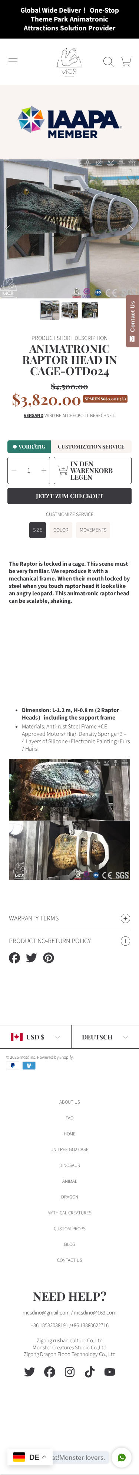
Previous (8, 229)
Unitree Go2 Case (69, 1149)
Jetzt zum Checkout (69, 496)
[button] (13, 62)
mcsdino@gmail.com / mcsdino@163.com (69, 1313)
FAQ (69, 1118)
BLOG (69, 1244)
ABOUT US (69, 1102)
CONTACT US (69, 1260)
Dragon (69, 1197)
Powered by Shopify (55, 1057)
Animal (69, 1181)
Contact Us (132, 318)
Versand (33, 416)
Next (131, 229)
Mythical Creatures (69, 1213)
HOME (70, 1134)
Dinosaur (69, 1165)
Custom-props (70, 1229)
